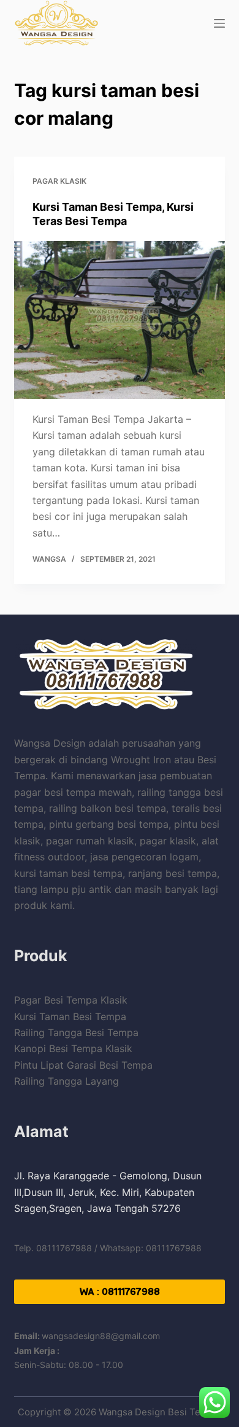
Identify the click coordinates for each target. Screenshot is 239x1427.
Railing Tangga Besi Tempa (76, 1032)
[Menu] (219, 23)
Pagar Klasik (59, 181)
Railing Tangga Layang (66, 1081)
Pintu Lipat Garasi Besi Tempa (83, 1065)
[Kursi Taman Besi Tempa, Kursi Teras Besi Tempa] (119, 320)
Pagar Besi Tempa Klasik (70, 1000)
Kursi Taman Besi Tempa (70, 1016)
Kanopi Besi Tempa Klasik (73, 1048)
